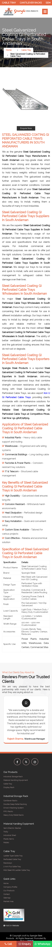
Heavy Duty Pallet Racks (13, 815)
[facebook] (17, 761)
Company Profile (10, 887)
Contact (6, 894)
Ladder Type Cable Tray (13, 856)
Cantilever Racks (26, 2)
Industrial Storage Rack (13, 776)
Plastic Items (8, 839)
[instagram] (34, 761)
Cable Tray (26, 50)
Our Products (8, 891)
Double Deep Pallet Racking (15, 804)
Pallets (6, 842)
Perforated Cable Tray (12, 859)
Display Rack (8, 787)
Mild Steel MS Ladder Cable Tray (16, 870)
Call (9, 943)
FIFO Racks (8, 811)
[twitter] (26, 761)
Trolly (5, 832)
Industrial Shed (9, 835)
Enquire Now (26, 128)
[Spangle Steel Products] (21, 11)
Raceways (7, 863)
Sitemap (6, 898)
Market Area (8, 901)
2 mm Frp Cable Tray (12, 866)
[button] (26, 103)
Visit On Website (12, 926)
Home (9, 50)
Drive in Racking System (13, 808)
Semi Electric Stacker (12, 828)
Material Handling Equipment (15, 780)
